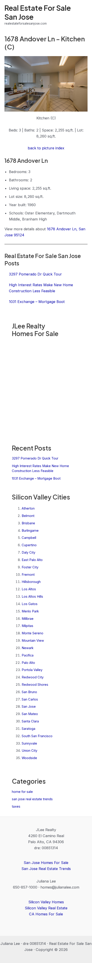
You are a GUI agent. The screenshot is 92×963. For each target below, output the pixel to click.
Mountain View (33, 641)
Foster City (30, 567)
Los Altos (29, 589)
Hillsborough (31, 582)
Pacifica (27, 655)
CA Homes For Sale (46, 914)
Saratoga (28, 729)
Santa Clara (30, 721)
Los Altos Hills (32, 597)
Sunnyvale (29, 743)
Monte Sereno (32, 633)
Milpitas (27, 626)
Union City (29, 751)
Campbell (29, 538)
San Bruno (29, 692)
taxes (16, 806)
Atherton (28, 508)
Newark (27, 648)
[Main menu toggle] (82, 15)
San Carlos (30, 699)
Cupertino (29, 545)
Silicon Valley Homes (46, 902)
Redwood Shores (35, 685)
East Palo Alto (32, 560)
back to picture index (46, 148)
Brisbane (28, 523)
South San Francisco (37, 736)
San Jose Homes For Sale (46, 862)
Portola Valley (32, 670)
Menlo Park (30, 611)
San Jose (29, 707)
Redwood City (33, 677)
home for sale (22, 792)
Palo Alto (28, 663)
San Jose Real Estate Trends (46, 868)
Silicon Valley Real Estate (46, 908)
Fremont (28, 575)
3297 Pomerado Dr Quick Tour (35, 458)
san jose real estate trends (32, 799)
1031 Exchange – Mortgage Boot (36, 478)
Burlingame (30, 531)
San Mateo (30, 714)
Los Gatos (30, 604)
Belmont (28, 516)
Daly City (28, 552)
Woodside (29, 758)
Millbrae (27, 619)
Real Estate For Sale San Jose (37, 12)
